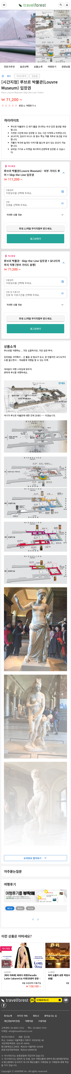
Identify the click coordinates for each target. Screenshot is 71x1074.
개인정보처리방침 (12, 1021)
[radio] (2, 105)
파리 (9, 76)
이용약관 (42, 1021)
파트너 (36, 1015)
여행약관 (29, 1021)
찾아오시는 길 (50, 1015)
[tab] (9, 67)
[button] (35, 215)
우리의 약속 (22, 1015)
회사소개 (8, 1015)
